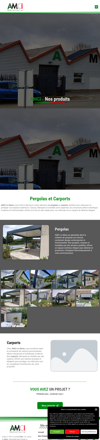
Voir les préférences (89, 432)
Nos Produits (43, 436)
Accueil (41, 432)
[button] (96, 409)
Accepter (57, 432)
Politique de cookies (72, 436)
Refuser (72, 432)
